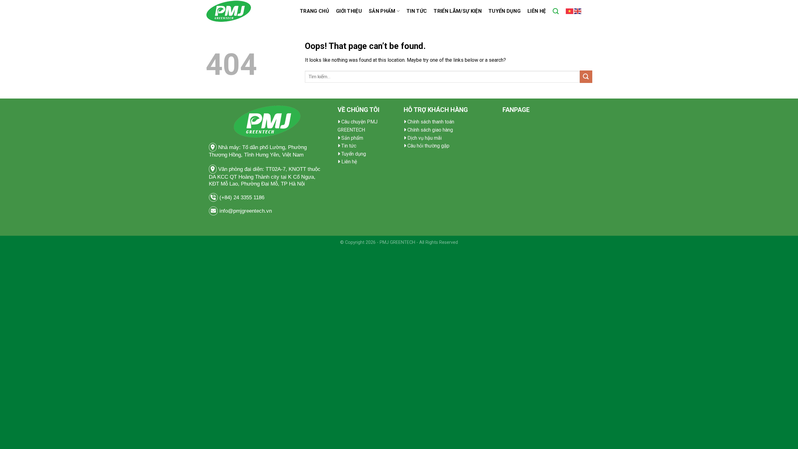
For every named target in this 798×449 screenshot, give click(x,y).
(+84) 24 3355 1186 (242, 197)
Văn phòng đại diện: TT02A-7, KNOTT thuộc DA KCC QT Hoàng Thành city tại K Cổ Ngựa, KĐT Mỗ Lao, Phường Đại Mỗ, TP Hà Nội (264, 176)
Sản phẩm (382, 11)
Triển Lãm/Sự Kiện (457, 11)
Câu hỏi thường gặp (428, 146)
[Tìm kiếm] (556, 11)
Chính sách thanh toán (430, 122)
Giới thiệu (349, 11)
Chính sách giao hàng (430, 130)
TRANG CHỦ (314, 11)
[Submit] (586, 76)
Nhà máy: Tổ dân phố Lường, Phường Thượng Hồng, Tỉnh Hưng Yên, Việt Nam (258, 151)
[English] (578, 10)
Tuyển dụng (504, 11)
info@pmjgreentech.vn (245, 211)
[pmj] (248, 11)
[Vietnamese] (570, 10)
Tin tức (416, 11)
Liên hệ (536, 11)
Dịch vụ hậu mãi (424, 138)
